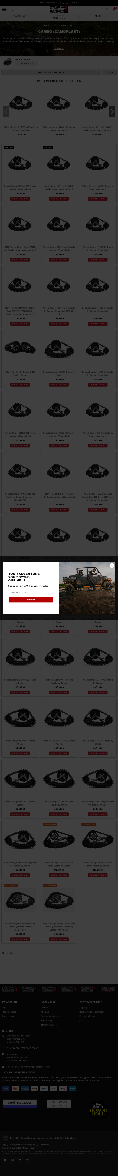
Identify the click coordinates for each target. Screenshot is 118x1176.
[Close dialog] (111, 565)
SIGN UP (30, 599)
